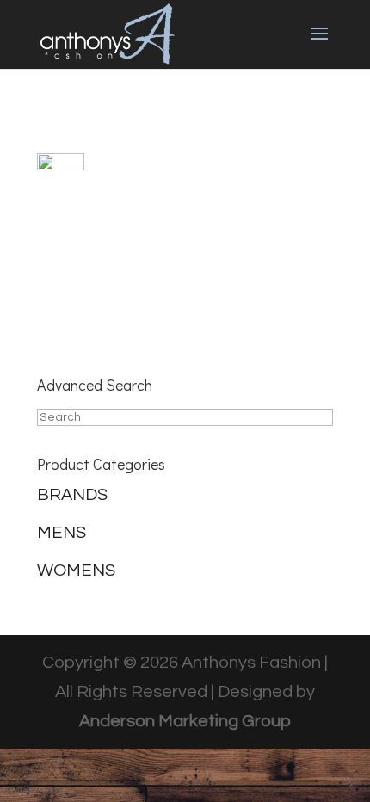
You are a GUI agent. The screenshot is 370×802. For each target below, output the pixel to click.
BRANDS (72, 494)
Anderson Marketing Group (185, 721)
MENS (61, 532)
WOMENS (76, 570)
